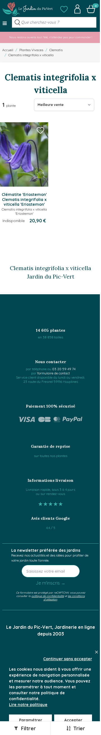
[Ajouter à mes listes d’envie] (40, 130)
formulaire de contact (53, 373)
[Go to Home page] (27, 9)
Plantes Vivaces (31, 50)
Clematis (56, 50)
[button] (64, 9)
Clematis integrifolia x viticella (31, 55)
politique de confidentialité (47, 596)
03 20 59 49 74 (63, 369)
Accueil (7, 50)
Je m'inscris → (50, 583)
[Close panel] (96, 652)
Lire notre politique (28, 704)
